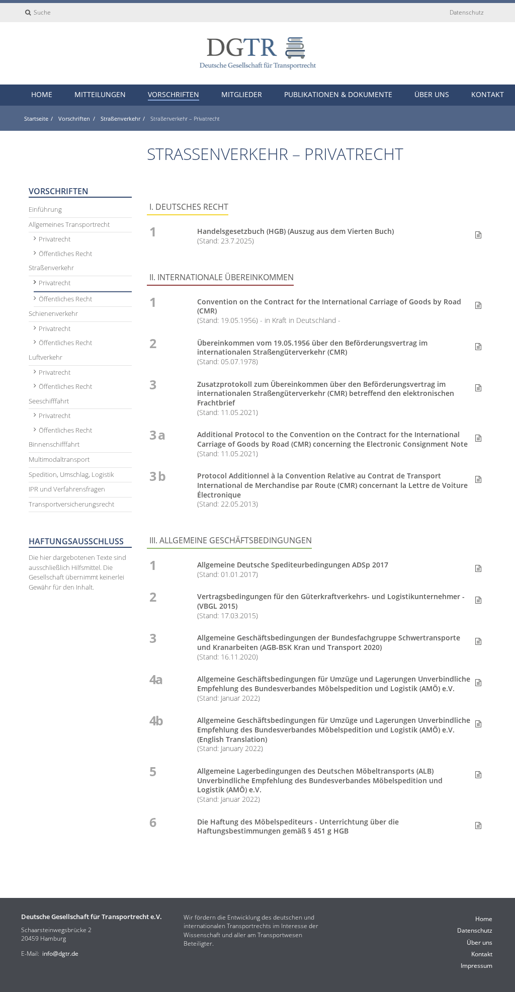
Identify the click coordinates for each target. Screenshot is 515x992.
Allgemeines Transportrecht (69, 224)
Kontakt (487, 94)
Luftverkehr (45, 357)
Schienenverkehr (53, 313)
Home (41, 94)
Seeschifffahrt (49, 400)
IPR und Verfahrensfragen (67, 488)
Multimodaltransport (59, 459)
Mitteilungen (100, 94)
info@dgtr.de (60, 953)
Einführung (45, 209)
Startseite (36, 118)
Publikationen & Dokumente (338, 94)
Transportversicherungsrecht (71, 504)
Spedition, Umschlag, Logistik (71, 474)
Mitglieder (241, 94)
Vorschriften (173, 94)
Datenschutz (467, 12)
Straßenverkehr (120, 118)
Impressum (476, 965)
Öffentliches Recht (65, 253)
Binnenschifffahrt (54, 444)
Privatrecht (54, 238)
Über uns (431, 94)
